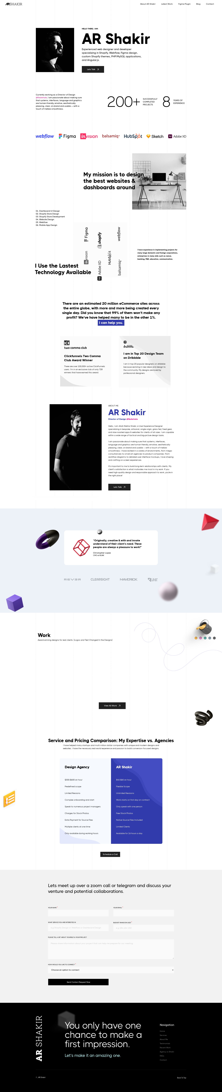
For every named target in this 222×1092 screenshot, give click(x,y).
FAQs (162, 1056)
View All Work (110, 705)
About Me (164, 1039)
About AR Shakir (148, 4)
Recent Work (165, 1048)
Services (163, 1035)
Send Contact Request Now (78, 982)
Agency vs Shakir (167, 1052)
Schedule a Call (110, 854)
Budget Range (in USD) (122, 922)
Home (162, 1031)
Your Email (118, 907)
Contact (210, 4)
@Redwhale (41, 97)
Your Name (53, 907)
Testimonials (165, 1043)
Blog (198, 4)
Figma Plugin (184, 4)
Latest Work (167, 4)
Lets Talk (91, 69)
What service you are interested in (62, 922)
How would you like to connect (62, 964)
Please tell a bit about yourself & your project (67, 937)
